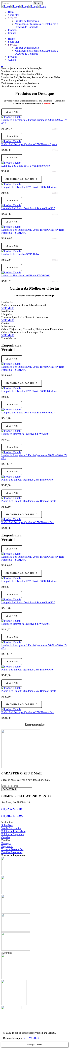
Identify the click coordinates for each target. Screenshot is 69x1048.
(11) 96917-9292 (12, 816)
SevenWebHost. (31, 1038)
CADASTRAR (9, 789)
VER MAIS (7, 308)
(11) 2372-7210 (11, 809)
